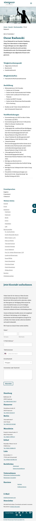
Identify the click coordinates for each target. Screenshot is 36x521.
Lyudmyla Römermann (11, 255)
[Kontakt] (34, 206)
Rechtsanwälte (18, 27)
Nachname (21, 337)
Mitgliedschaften (9, 276)
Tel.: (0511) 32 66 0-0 (9, 412)
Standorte (6, 209)
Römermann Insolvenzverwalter (12, 475)
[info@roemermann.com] (34, 211)
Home (5, 27)
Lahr (6, 226)
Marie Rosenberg (10, 261)
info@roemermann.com (10, 497)
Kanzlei (10, 27)
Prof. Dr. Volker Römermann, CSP (14, 252)
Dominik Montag (10, 246)
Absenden (8, 383)
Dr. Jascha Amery (10, 231)
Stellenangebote (21, 487)
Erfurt (6, 220)
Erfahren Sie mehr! (15, 506)
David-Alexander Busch (11, 234)
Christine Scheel (9, 264)
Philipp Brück (9, 270)
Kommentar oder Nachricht (12, 367)
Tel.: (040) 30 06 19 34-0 (10, 401)
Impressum (16, 466)
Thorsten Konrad (10, 243)
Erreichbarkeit (8, 359)
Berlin (6, 217)
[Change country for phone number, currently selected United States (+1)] (6, 353)
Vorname (6, 337)
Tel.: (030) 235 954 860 (10, 424)
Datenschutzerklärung (19, 468)
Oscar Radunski (9, 249)
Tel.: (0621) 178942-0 (9, 437)
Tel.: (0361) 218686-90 (9, 448)
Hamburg (7, 212)
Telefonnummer (8, 350)
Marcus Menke (9, 240)
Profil (5, 206)
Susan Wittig (8, 258)
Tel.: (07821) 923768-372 (10, 459)
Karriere (6, 273)
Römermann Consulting (10, 477)
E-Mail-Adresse (9, 341)
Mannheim (8, 223)
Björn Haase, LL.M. (10, 237)
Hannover (8, 214)
